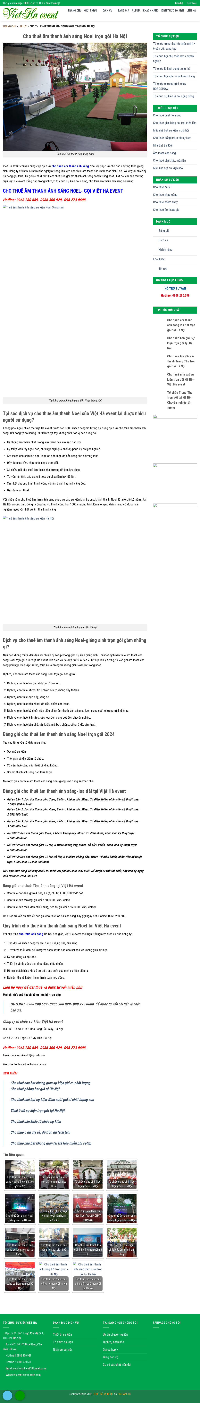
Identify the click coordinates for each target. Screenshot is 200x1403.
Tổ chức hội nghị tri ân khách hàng (174, 76)
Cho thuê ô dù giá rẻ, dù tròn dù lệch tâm (40, 1132)
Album (136, 10)
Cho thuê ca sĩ (162, 187)
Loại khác (159, 259)
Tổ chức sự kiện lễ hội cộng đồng (173, 96)
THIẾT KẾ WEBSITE (104, 1394)
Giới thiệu (192, 3)
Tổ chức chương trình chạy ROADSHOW (169, 86)
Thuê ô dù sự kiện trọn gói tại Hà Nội (37, 1110)
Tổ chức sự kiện (63, 1342)
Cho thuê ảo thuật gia (166, 210)
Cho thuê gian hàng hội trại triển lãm (174, 123)
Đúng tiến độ (110, 1357)
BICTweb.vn (124, 1394)
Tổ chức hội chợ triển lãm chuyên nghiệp (173, 58)
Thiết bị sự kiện (62, 1334)
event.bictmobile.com (28, 1375)
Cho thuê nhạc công (165, 195)
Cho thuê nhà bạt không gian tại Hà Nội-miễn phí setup (50, 1143)
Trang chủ (74, 10)
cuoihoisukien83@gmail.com (29, 1368)
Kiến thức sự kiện (172, 10)
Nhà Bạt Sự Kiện (163, 145)
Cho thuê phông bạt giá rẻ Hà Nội (34, 1089)
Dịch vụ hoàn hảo (113, 1342)
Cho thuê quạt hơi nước (167, 115)
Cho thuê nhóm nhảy (165, 202)
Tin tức (22, 26)
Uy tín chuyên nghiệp (115, 1334)
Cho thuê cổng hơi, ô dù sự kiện (172, 138)
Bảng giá (123, 10)
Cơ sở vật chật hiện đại (117, 1364)
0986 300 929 (24, 1355)
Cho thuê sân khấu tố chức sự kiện (35, 1121)
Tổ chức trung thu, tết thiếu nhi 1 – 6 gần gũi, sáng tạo (174, 46)
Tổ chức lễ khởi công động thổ (171, 69)
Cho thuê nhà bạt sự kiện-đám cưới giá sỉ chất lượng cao (52, 1099)
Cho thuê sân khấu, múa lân (169, 160)
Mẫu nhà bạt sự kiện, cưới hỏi (171, 130)
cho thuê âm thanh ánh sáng (70, 166)
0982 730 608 (24, 1362)
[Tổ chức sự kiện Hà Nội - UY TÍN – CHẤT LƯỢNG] (31, 14)
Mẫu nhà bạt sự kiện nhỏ (168, 168)
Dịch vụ (107, 10)
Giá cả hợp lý (111, 1349)
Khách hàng (151, 10)
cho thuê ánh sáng (31, 934)
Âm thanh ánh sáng (164, 153)
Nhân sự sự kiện (62, 1349)
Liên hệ (179, 3)
